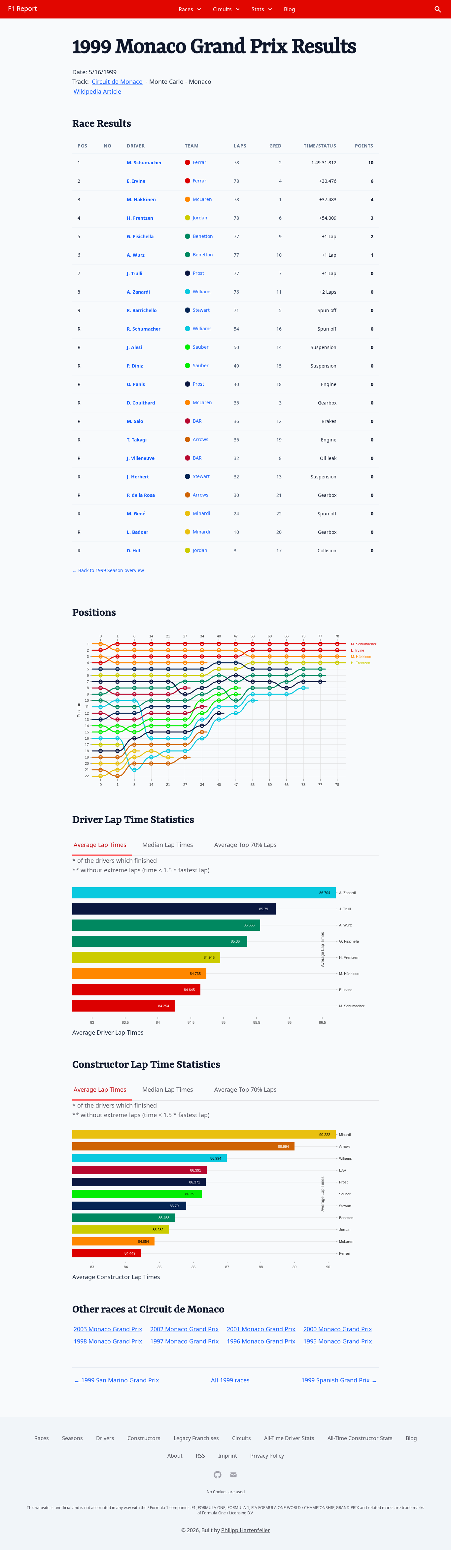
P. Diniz (135, 366)
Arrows (200, 439)
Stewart (201, 310)
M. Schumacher (144, 162)
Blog (411, 1438)
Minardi (201, 513)
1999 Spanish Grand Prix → (339, 1380)
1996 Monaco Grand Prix (261, 1341)
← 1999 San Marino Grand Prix (116, 1380)
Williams (202, 291)
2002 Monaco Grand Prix (184, 1329)
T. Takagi (137, 439)
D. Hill (133, 550)
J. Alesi (134, 347)
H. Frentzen (140, 218)
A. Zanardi (138, 292)
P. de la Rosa (141, 495)
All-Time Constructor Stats (360, 1438)
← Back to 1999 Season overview (108, 570)
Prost (198, 273)
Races (41, 1438)
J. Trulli (134, 273)
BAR (197, 421)
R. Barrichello (142, 310)
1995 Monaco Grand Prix (337, 1341)
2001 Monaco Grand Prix (261, 1329)
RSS (200, 1455)
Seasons (72, 1438)
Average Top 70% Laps (245, 845)
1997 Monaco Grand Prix (184, 1341)
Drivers (105, 1438)
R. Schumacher (143, 329)
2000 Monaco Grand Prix (337, 1329)
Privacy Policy (267, 1455)
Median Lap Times (167, 845)
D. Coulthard (141, 403)
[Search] (438, 9)
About (175, 1455)
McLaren (202, 199)
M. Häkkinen (141, 199)
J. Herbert (138, 476)
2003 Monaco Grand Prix (108, 1329)
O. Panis (136, 384)
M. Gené (136, 513)
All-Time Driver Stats (289, 1438)
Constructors (143, 1438)
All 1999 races (230, 1380)
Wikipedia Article (97, 91)
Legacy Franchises (196, 1438)
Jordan (200, 217)
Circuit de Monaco (117, 81)
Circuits (241, 1438)
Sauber (201, 347)
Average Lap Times (100, 845)
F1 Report (22, 8)
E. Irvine (136, 181)
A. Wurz (136, 255)
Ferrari (200, 162)
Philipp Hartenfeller (245, 1530)
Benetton (203, 236)
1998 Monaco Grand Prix (108, 1341)
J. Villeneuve (141, 458)
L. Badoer (137, 532)
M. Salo (135, 421)
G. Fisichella (140, 236)
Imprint (227, 1455)
